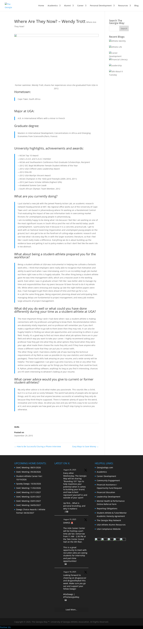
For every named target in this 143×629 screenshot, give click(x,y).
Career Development (106, 476)
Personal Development (101, 6)
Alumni (67, 6)
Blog (136, 6)
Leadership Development (108, 496)
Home (41, 6)
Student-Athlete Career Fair (29, 476)
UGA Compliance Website (109, 529)
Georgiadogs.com (105, 467)
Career (80, 6)
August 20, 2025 (70, 470)
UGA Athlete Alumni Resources (111, 524)
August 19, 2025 (70, 519)
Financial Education (106, 492)
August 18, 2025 (70, 572)
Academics (53, 6)
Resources (123, 6)
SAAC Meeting (22, 467)
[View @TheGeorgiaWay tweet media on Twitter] (65, 564)
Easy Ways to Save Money (85, 446)
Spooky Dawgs (22, 483)
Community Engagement (108, 480)
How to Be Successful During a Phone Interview (37, 446)
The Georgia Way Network (109, 520)
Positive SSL (5, 627)
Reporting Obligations (107, 508)
